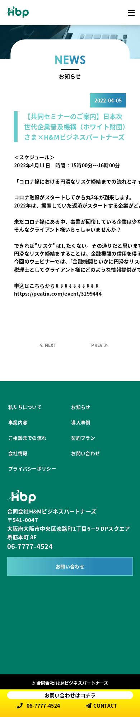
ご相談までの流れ (27, 437)
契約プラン (83, 437)
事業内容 (17, 422)
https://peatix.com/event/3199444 (58, 293)
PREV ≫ (99, 345)
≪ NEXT (48, 345)
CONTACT (105, 705)
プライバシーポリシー (32, 468)
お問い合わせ (85, 453)
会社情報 (17, 453)
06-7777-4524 (30, 546)
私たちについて (25, 406)
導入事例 (80, 422)
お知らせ (80, 406)
